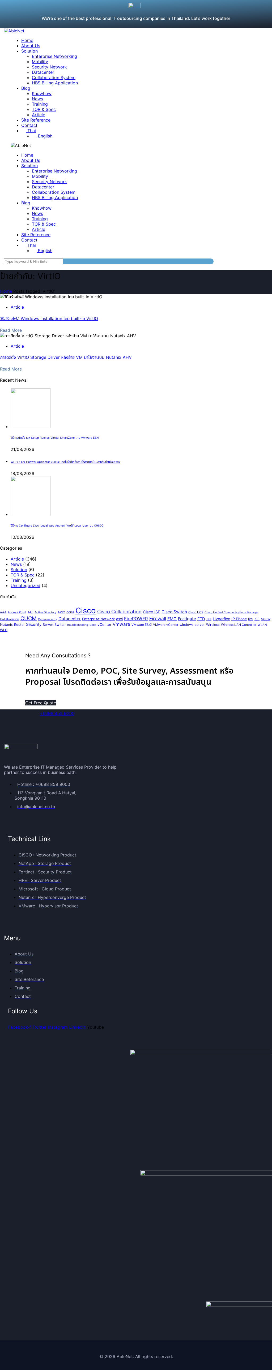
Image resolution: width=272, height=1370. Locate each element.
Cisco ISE (151, 612)
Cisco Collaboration (119, 611)
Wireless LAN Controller (238, 625)
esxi (119, 619)
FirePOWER (136, 618)
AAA (3, 612)
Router (19, 625)
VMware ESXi (141, 625)
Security (33, 624)
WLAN (262, 625)
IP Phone (239, 619)
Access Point (17, 612)
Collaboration (9, 619)
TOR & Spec (23, 575)
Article (17, 307)
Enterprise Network (98, 619)
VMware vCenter (165, 625)
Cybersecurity (47, 619)
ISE (257, 619)
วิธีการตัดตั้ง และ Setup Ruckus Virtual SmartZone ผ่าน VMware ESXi (55, 438)
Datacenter (69, 618)
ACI (30, 612)
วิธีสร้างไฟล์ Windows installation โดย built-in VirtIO (49, 318)
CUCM (28, 618)
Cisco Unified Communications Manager (231, 612)
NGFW (265, 619)
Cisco (85, 610)
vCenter (104, 624)
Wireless (213, 625)
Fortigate (187, 618)
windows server (192, 625)
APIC (61, 612)
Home (6, 291)
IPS (250, 619)
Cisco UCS (195, 612)
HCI (208, 619)
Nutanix (6, 624)
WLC (3, 630)
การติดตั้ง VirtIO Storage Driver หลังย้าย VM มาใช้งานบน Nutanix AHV (66, 357)
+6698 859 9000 (57, 713)
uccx (93, 625)
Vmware (121, 624)
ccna (70, 612)
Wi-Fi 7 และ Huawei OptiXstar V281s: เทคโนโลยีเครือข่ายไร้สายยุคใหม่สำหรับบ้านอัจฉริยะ (65, 462)
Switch (60, 624)
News (16, 564)
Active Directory (45, 612)
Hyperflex (221, 619)
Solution (19, 569)
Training (19, 580)
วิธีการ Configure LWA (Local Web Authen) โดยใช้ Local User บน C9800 (57, 525)
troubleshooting (77, 625)
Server (48, 625)
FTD (201, 619)
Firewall (157, 618)
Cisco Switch (174, 611)
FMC (172, 618)
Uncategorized (25, 585)
